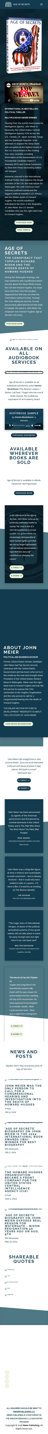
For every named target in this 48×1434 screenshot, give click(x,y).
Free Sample (24, 230)
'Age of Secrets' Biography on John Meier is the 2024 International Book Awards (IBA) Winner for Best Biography (24, 1136)
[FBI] (7, 1275)
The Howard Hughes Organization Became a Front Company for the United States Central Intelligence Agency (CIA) (24, 1182)
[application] (24, 425)
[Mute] (32, 425)
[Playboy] (9, 1269)
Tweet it (18, 568)
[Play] (10, 425)
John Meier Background (18, 724)
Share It (17, 576)
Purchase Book (24, 493)
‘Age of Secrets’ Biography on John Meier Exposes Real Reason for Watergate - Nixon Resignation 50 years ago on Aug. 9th (23, 1225)
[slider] (37, 425)
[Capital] (9, 1294)
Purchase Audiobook (24, 435)
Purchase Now (24, 222)
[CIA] (7, 1288)
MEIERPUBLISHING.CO (24, 1411)
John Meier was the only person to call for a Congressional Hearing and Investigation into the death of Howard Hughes (23, 1095)
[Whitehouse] (11, 1282)
